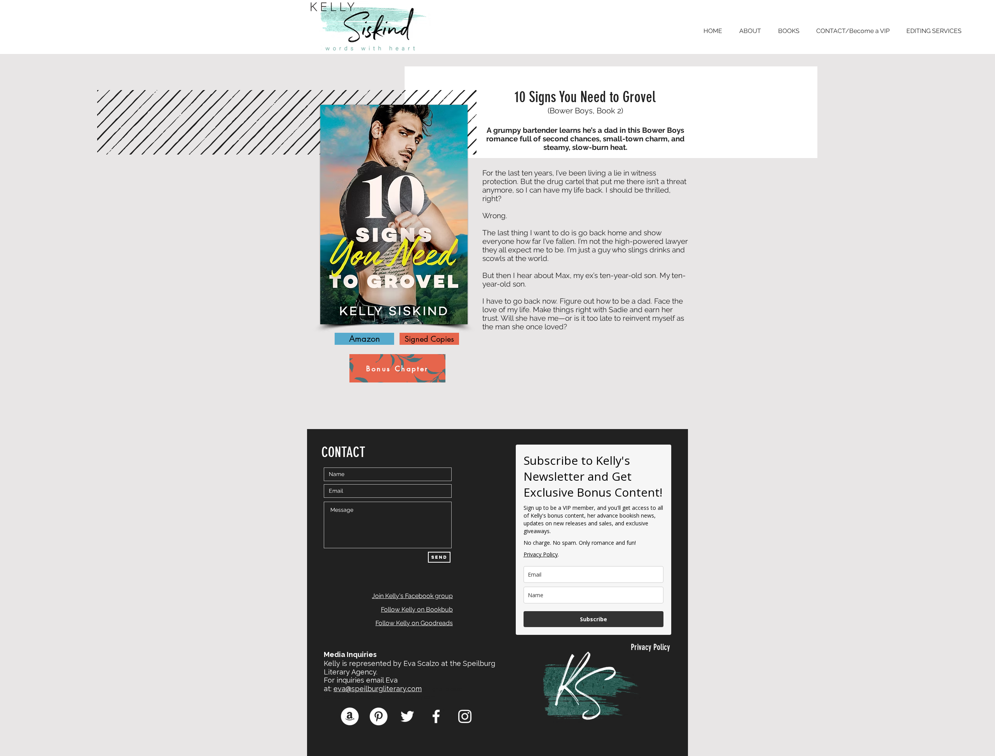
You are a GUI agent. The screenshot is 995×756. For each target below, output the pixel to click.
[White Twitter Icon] (407, 716)
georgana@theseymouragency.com (390, 697)
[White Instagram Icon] (465, 716)
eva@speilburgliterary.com (377, 689)
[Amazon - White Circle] (350, 716)
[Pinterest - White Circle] (379, 716)
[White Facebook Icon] (436, 716)
